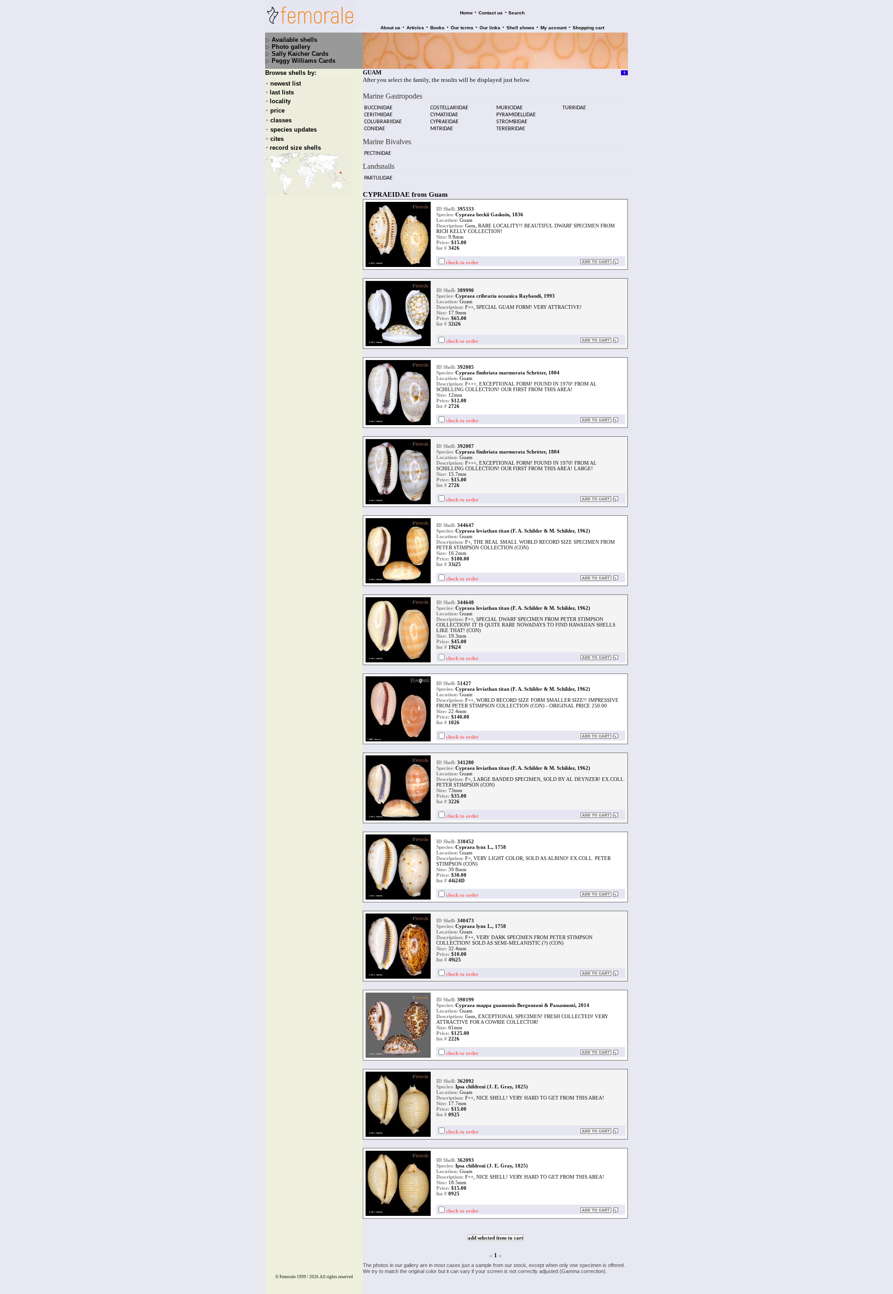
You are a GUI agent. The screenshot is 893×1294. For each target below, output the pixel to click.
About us (390, 27)
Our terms (462, 27)
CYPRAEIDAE (444, 122)
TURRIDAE (574, 108)
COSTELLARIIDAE (449, 108)
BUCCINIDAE (378, 108)
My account (553, 27)
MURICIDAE (509, 108)
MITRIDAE (441, 129)
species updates (293, 129)
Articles (415, 27)
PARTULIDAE (378, 178)
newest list (285, 83)
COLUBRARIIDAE (383, 122)
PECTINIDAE (377, 153)
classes (281, 120)
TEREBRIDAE (510, 129)
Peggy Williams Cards (303, 60)
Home (466, 12)
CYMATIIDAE (444, 115)
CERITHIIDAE (378, 115)
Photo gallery (291, 46)
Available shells (294, 39)
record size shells (295, 147)
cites (277, 138)
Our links (490, 27)
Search (516, 12)
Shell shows (520, 27)
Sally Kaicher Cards (300, 53)
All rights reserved (336, 1276)
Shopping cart (588, 27)
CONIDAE (374, 129)
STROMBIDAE (511, 122)
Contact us (491, 12)
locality (280, 101)
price (277, 110)
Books (437, 27)
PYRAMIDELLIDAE (516, 115)
